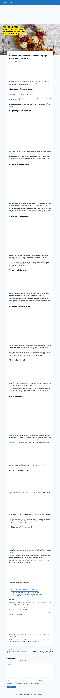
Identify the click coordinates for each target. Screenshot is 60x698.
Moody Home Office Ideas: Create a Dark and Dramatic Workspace (26, 595)
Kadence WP (41, 694)
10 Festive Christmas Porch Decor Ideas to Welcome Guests (25, 592)
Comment (10, 664)
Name (9, 680)
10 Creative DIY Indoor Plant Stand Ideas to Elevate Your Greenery (43, 651)
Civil (10, 53)
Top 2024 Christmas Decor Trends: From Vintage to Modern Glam (26, 594)
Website (41, 680)
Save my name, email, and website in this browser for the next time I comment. (25, 683)
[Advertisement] (30, 15)
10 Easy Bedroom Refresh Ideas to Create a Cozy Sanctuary (25, 591)
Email (25, 680)
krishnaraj (11, 61)
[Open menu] (57, 2)
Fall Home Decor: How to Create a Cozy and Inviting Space (24, 589)
